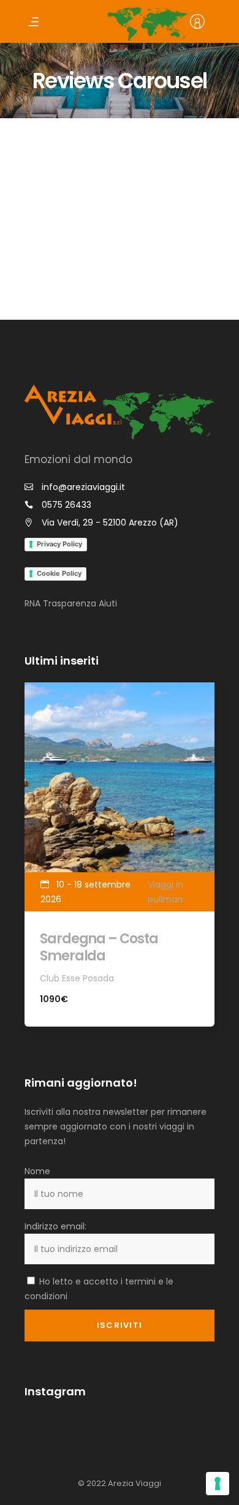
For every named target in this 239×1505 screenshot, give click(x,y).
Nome (37, 1171)
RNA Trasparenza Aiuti (71, 603)
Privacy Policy (59, 544)
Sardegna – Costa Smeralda (98, 947)
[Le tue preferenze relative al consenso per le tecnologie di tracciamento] (217, 1483)
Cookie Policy (59, 573)
